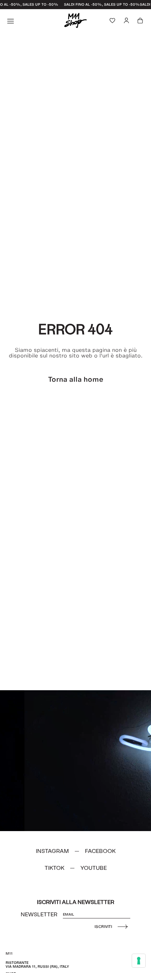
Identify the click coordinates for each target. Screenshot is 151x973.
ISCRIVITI (103, 926)
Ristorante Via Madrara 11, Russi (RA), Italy (37, 964)
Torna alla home (75, 379)
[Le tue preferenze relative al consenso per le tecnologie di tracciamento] (138, 960)
